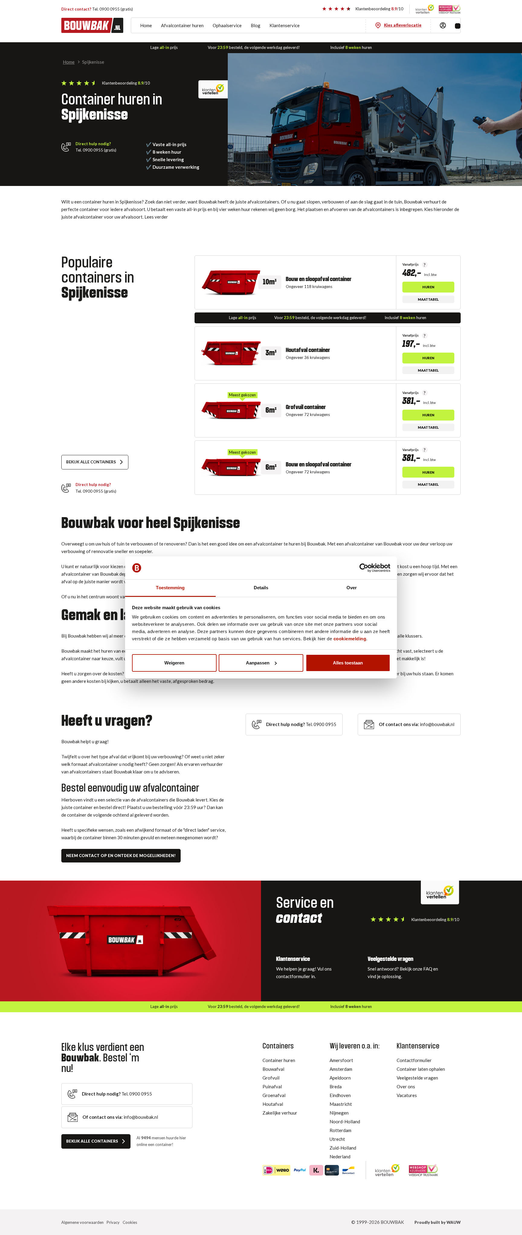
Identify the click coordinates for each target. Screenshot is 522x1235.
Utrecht (337, 1139)
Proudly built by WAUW (437, 1222)
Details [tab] (261, 587)
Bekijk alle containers (91, 461)
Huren (428, 287)
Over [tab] (351, 587)
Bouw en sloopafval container (319, 279)
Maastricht (341, 1104)
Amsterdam (341, 1069)
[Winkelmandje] (457, 26)
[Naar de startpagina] (92, 25)
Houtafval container (308, 350)
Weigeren (174, 662)
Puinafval (272, 1086)
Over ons (406, 1086)
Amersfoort (341, 1060)
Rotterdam (340, 1130)
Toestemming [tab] (170, 587)
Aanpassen (257, 662)
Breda (336, 1086)
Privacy (113, 1222)
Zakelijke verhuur (280, 1112)
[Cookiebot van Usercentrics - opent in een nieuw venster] (363, 567)
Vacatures (407, 1095)
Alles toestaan (348, 662)
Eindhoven (340, 1095)
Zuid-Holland (343, 1147)
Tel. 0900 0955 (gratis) (97, 9)
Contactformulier (414, 1060)
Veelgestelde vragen (417, 1077)
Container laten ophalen (421, 1069)
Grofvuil (271, 1077)
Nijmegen (339, 1112)
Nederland (340, 1156)
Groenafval (274, 1095)
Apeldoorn (340, 1077)
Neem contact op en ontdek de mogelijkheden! (121, 855)
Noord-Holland (345, 1121)
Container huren (279, 1060)
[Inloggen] (443, 25)
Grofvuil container (306, 407)
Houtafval (273, 1104)
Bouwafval (273, 1069)
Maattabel (428, 299)
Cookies (130, 1222)
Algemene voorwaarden (82, 1222)
